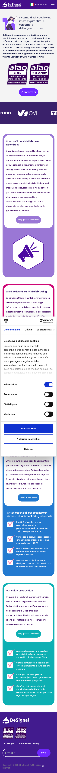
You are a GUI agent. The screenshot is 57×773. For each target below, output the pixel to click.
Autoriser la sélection (28, 439)
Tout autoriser (28, 428)
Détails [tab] (28, 329)
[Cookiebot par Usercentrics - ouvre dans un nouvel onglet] (40, 321)
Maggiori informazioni (28, 219)
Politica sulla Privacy (28, 743)
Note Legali (8, 743)
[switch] (48, 394)
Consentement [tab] (12, 329)
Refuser (28, 449)
